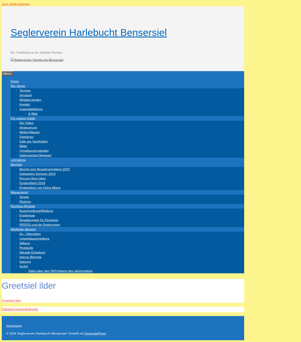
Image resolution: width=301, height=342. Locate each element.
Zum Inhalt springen (16, 4)
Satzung (25, 261)
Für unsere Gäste (23, 118)
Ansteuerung (28, 127)
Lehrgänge (18, 160)
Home (15, 81)
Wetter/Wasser (29, 132)
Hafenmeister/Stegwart (35, 155)
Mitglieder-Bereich (23, 229)
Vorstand (25, 95)
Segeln (24, 197)
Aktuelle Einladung (32, 252)
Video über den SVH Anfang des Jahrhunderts (60, 271)
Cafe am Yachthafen (33, 141)
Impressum (14, 325)
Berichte (16, 164)
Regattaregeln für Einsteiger (39, 220)
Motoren (25, 201)
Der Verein (18, 86)
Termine (25, 90)
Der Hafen (26, 123)
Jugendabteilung (31, 109)
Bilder (23, 146)
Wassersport (19, 192)
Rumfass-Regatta (23, 206)
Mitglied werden (30, 100)
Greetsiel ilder (11, 300)
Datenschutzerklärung (20, 309)
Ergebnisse (27, 215)
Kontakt (24, 104)
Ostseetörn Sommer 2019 (37, 174)
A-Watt (32, 113)
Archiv (23, 266)
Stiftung (24, 243)
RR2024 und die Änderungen (39, 224)
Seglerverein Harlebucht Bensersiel (89, 32)
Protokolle (26, 248)
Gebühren (26, 137)
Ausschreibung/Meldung (36, 211)
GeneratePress (95, 333)
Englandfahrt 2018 (32, 183)
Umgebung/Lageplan (34, 150)
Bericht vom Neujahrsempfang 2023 (44, 169)
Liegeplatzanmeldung (34, 238)
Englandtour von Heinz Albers (40, 187)
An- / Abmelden (30, 234)
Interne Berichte (30, 257)
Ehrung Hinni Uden (32, 178)
